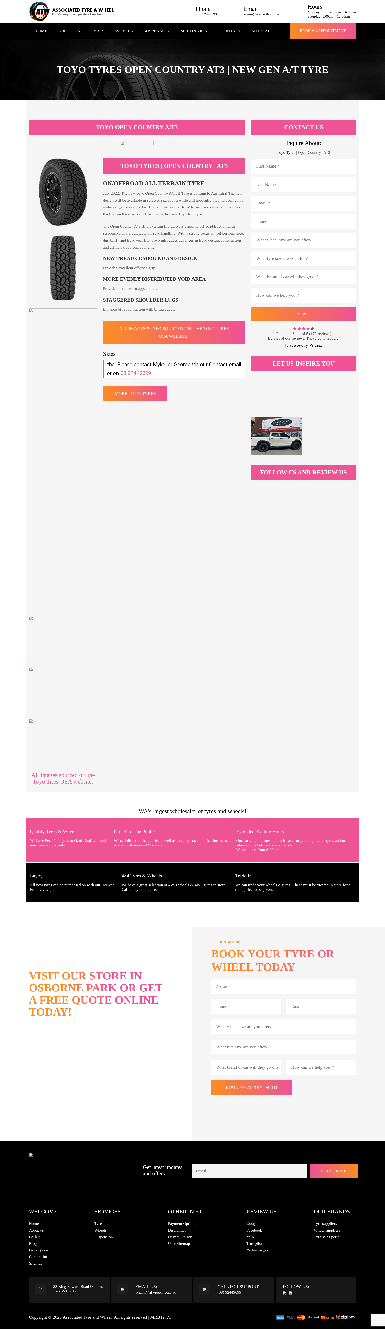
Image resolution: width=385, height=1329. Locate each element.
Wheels (124, 31)
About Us (69, 31)
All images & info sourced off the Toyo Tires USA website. (174, 332)
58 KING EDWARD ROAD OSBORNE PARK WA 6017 (93, 1084)
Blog (33, 1243)
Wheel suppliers (327, 1230)
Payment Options (182, 1223)
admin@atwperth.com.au (262, 14)
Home (40, 31)
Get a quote (38, 1250)
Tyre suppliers (325, 1223)
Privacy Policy (180, 1237)
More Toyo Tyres (135, 393)
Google (252, 1223)
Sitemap (261, 31)
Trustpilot (254, 1243)
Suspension (156, 31)
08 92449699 (135, 373)
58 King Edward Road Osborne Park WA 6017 (78, 1288)
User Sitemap (179, 1243)
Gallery (35, 1237)
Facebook (254, 1230)
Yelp (250, 1237)
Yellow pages (257, 1250)
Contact (231, 31)
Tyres (97, 31)
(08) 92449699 (206, 14)
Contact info (39, 1256)
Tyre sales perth (327, 1237)
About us (36, 1230)
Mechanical (195, 31)
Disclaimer (177, 1230)
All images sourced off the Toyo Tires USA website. (63, 778)
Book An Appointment (323, 30)
